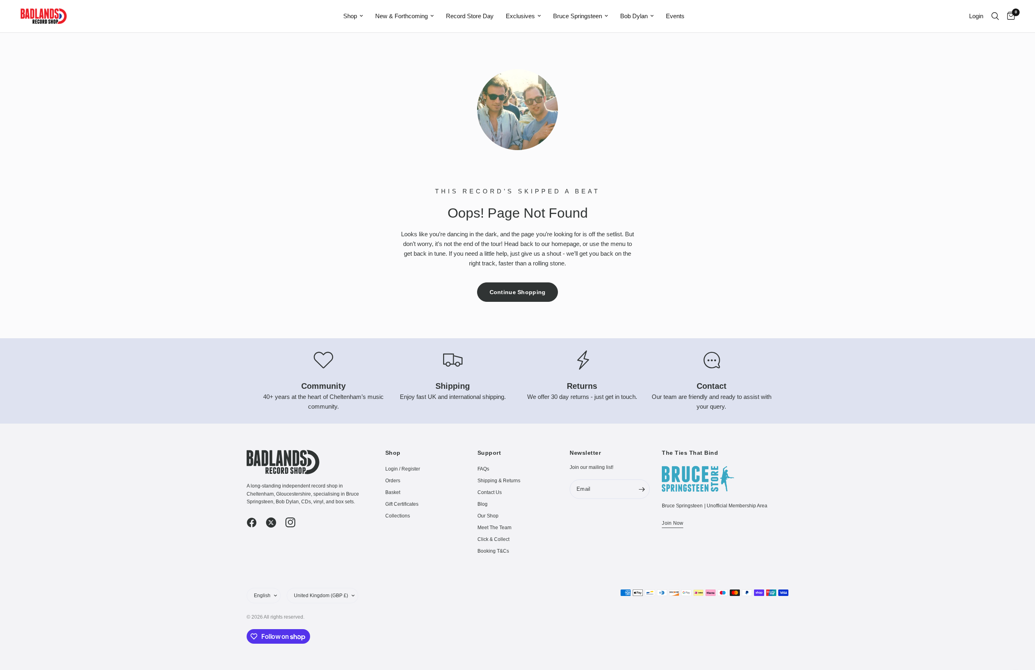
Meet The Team (494, 527)
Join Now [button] (672, 523)
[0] (1009, 16)
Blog (482, 504)
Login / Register (402, 469)
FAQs (483, 469)
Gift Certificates (401, 504)
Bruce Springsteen (577, 16)
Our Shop (487, 516)
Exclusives (520, 16)
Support (489, 453)
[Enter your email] (642, 489)
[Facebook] (255, 523)
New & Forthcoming (401, 16)
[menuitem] (353, 16)
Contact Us (489, 492)
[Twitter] (275, 523)
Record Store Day (470, 16)
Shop (350, 16)
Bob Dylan (634, 16)
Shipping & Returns (498, 480)
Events (675, 16)
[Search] (995, 16)
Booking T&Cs (493, 551)
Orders (392, 480)
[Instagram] (294, 523)
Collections (397, 516)
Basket (392, 492)
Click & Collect (493, 539)
